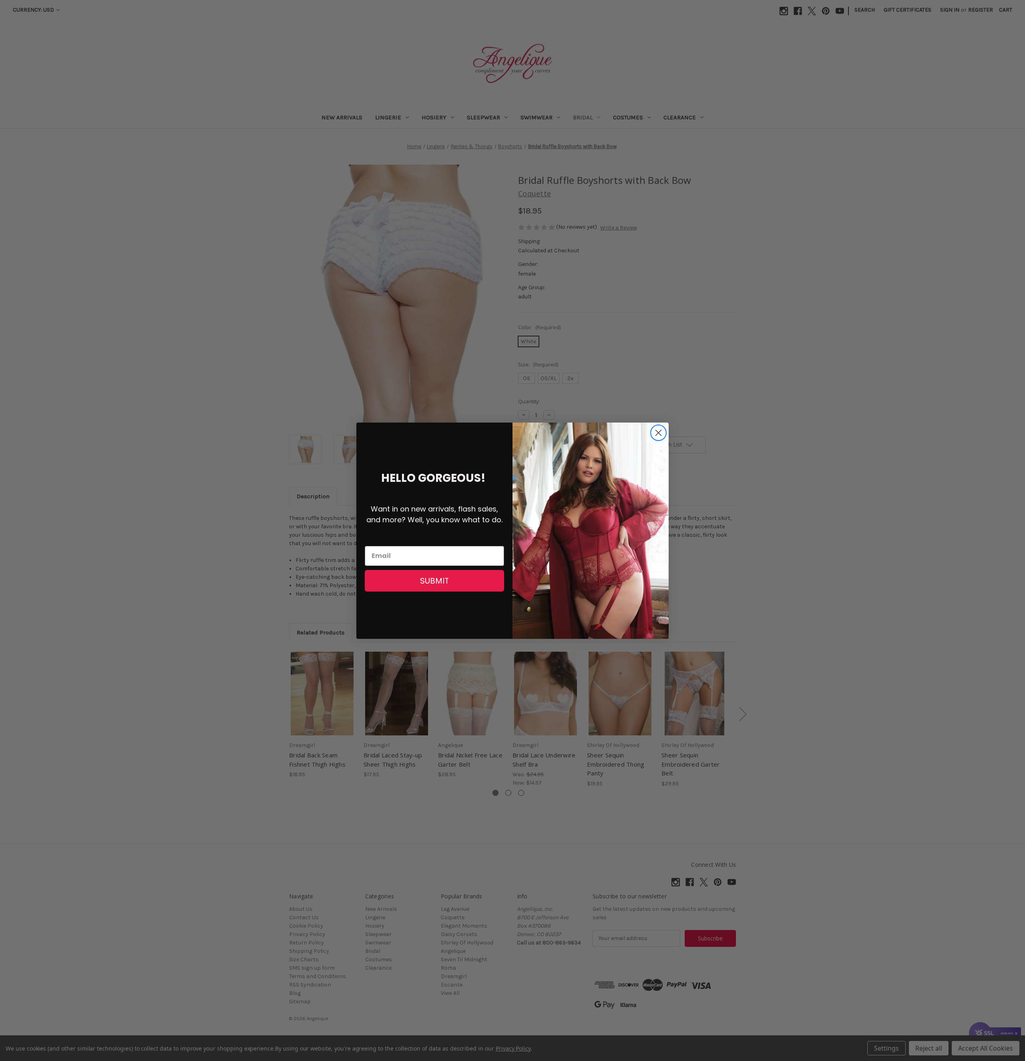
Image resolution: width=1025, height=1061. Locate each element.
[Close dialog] (658, 433)
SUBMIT (434, 580)
